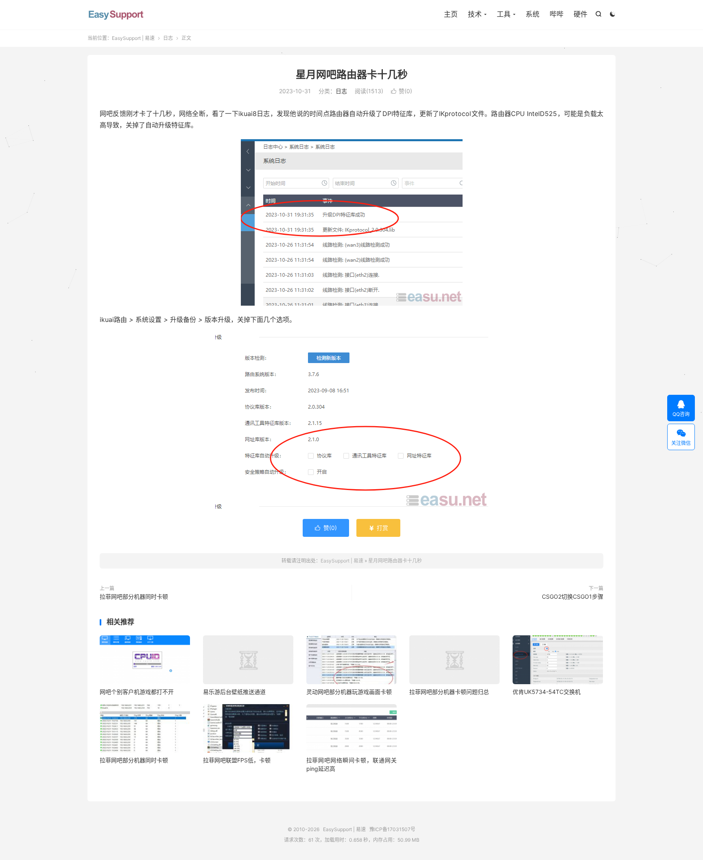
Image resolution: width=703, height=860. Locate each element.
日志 (168, 38)
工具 (504, 14)
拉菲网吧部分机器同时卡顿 (134, 596)
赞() (401, 91)
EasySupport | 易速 (115, 14)
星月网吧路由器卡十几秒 (352, 74)
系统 (532, 14)
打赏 (378, 527)
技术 (475, 14)
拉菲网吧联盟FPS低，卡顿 (237, 760)
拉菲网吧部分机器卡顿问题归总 (449, 691)
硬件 (580, 14)
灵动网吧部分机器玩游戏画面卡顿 (349, 691)
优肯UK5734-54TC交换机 (547, 691)
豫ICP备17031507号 (392, 829)
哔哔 (556, 14)
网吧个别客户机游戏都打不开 (137, 691)
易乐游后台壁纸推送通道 (234, 691)
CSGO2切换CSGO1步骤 (572, 596)
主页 (451, 14)
